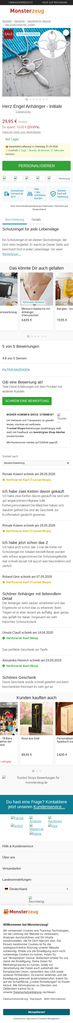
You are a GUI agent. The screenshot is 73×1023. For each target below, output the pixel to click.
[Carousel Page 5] (42, 336)
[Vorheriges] (6, 64)
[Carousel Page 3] (35, 336)
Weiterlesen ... (11, 254)
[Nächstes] (66, 64)
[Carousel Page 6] (45, 336)
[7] (47, 99)
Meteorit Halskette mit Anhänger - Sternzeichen (36, 312)
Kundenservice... (49, 806)
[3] (34, 99)
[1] (26, 99)
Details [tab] (36, 219)
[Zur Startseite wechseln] (27, 11)
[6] (43, 99)
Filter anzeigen (16, 370)
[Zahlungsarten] (36, 827)
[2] (30, 99)
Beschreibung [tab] (14, 219)
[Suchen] (49, 11)
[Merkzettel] (57, 11)
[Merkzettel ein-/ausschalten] (65, 90)
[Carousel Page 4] (39, 336)
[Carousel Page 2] (32, 336)
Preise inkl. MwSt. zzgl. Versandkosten (21, 132)
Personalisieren (36, 166)
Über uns (8, 857)
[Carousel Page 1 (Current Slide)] (28, 336)
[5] (40, 99)
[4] (37, 99)
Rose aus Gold (30, 738)
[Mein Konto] (65, 11)
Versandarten (11, 868)
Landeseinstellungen (16, 879)
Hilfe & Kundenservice (17, 846)
